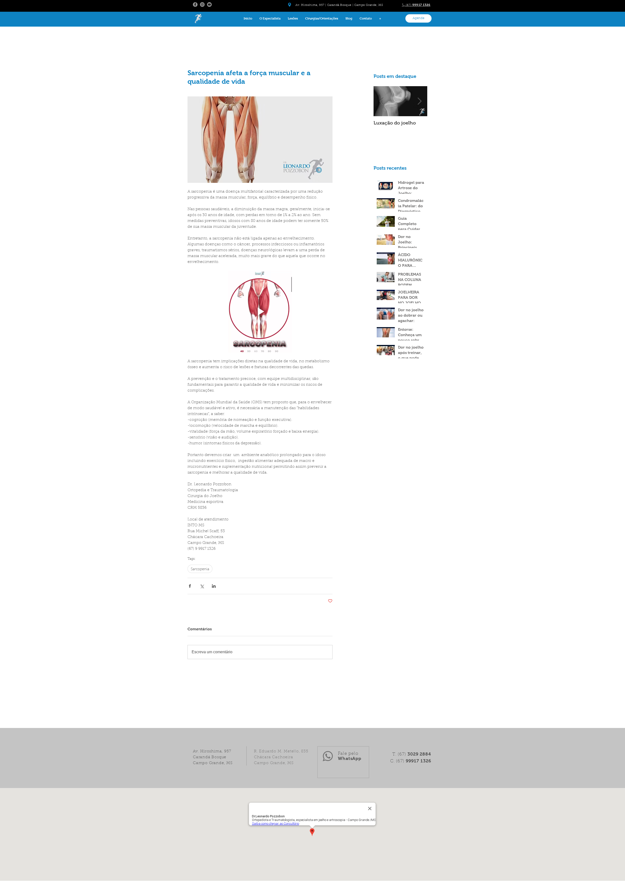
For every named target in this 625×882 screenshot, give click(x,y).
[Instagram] (202, 4)
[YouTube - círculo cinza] (209, 4)
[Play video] (260, 311)
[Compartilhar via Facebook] (190, 586)
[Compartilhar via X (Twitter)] (201, 586)
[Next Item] (419, 101)
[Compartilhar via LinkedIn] (213, 586)
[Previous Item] (381, 101)
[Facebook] (195, 4)
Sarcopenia (200, 568)
